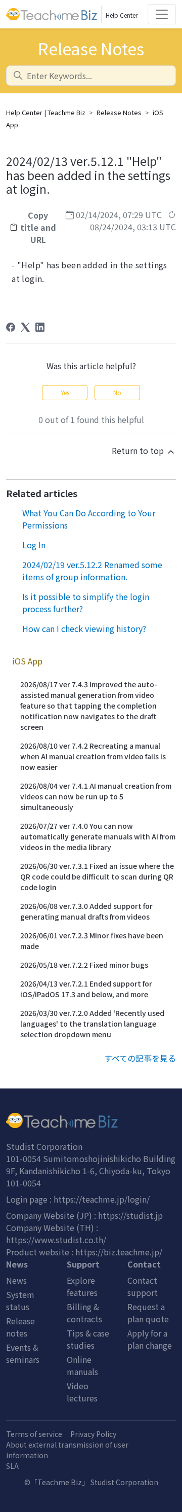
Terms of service (34, 1434)
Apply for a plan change (149, 1339)
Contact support (142, 1286)
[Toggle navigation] (162, 14)
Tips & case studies (88, 1339)
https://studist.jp (130, 1215)
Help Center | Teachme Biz (45, 112)
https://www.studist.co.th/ (56, 1240)
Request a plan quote (148, 1312)
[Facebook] (10, 327)
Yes (65, 392)
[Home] (91, 1120)
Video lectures (82, 1392)
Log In (34, 545)
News (16, 1280)
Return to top (139, 450)
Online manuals (82, 1365)
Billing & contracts (84, 1312)
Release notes (20, 1327)
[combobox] (91, 75)
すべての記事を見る (140, 1058)
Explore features (82, 1286)
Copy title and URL (38, 227)
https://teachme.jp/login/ (102, 1199)
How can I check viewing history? (84, 628)
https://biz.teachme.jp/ (118, 1252)
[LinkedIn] (39, 327)
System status (20, 1300)
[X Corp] (25, 327)
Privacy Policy (93, 1434)
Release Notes (119, 112)
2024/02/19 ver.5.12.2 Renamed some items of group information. (92, 570)
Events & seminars (22, 1353)
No (117, 392)
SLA (12, 1466)
